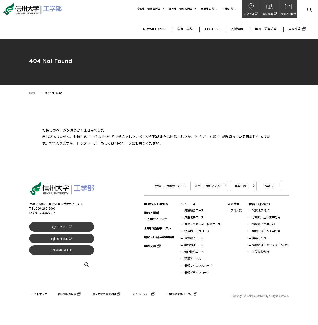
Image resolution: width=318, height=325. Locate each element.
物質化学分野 (260, 210)
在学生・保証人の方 (180, 8)
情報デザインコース (196, 272)
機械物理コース (194, 245)
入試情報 (237, 29)
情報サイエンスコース (198, 265)
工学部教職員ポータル (180, 294)
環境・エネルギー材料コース (202, 224)
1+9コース (212, 29)
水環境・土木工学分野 (266, 217)
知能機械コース (194, 252)
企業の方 (228, 8)
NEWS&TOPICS (154, 29)
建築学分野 (259, 238)
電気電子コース (194, 238)
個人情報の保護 (67, 294)
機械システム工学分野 (266, 231)
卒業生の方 (207, 8)
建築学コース (192, 259)
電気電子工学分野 (263, 224)
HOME (32, 93)
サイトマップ (39, 294)
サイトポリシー (141, 294)
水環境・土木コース (196, 231)
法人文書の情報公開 (104, 294)
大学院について (157, 219)
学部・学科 (185, 29)
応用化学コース (194, 217)
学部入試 (236, 210)
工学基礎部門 (260, 252)
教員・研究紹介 (265, 29)
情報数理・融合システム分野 (270, 245)
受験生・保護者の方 (148, 8)
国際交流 (295, 29)
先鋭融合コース (194, 210)
